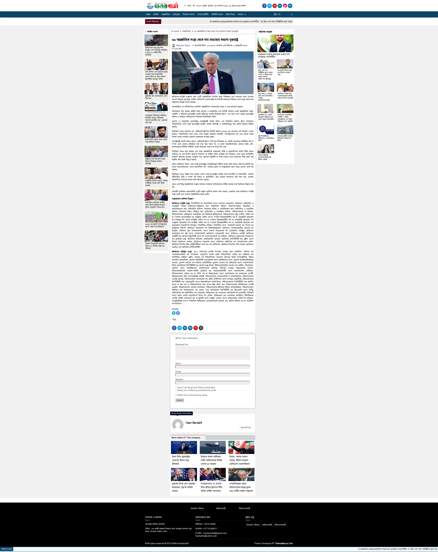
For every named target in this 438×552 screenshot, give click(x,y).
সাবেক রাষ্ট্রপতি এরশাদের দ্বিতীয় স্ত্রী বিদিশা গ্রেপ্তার (264, 157)
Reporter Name (183, 45)
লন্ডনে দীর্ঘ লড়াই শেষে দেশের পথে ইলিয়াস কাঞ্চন (156, 140)
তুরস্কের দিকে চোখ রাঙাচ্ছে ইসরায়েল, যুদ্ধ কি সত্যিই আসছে (183, 487)
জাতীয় (155, 14)
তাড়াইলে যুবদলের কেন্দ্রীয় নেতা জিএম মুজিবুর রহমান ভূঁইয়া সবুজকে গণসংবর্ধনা (155, 204)
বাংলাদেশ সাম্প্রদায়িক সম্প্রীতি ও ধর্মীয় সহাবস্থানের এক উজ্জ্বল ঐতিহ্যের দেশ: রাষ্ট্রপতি (285, 118)
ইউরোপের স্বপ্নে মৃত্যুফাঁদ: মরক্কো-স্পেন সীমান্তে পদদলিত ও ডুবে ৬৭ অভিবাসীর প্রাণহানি (156, 51)
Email (178, 371)
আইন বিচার (230, 14)
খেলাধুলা (176, 14)
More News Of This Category (186, 437)
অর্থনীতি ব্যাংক (217, 14)
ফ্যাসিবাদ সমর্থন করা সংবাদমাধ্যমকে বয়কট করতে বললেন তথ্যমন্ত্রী (285, 96)
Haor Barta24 (194, 422)
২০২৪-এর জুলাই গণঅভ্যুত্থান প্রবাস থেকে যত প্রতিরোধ (156, 225)
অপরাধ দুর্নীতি (202, 14)
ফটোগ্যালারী (221, 508)
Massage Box (181, 344)
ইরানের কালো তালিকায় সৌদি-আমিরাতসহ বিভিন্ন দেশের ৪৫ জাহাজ (211, 460)
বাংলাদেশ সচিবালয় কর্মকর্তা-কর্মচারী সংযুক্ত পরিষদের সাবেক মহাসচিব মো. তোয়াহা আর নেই (156, 119)
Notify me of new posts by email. (192, 395)
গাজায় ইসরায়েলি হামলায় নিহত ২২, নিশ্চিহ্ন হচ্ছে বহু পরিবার (154, 246)
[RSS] (290, 6)
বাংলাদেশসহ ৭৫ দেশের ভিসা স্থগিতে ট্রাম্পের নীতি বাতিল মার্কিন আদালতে (211, 487)
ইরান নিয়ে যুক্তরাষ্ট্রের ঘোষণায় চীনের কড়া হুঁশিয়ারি (181, 460)
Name (178, 363)
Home (176, 31)
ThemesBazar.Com (284, 543)
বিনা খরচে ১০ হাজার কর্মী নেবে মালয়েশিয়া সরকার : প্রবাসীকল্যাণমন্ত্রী (265, 97)
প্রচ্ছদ (148, 14)
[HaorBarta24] (162, 5)
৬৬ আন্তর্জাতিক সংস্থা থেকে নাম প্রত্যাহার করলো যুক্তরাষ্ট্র (216, 31)
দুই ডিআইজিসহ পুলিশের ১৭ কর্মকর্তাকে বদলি (266, 138)
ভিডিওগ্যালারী (244, 508)
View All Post (246, 427)
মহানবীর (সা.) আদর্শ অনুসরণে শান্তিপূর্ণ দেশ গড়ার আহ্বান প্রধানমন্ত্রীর (266, 117)
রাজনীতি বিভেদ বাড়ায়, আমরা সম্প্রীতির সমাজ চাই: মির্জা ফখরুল (156, 183)
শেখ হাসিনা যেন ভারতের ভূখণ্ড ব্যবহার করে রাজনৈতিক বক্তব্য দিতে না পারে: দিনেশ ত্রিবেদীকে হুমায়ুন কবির (156, 75)
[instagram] (274, 6)
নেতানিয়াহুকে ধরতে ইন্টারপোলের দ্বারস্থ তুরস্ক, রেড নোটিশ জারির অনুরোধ (241, 487)
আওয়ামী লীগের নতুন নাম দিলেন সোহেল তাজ (285, 72)
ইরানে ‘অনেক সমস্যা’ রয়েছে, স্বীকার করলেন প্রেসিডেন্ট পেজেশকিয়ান (239, 460)
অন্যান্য (240, 14)
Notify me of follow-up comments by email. (197, 390)
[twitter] (269, 6)
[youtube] (285, 6)
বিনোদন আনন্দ (188, 14)
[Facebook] (174, 328)
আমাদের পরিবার (197, 508)
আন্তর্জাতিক (165, 14)
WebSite (179, 379)
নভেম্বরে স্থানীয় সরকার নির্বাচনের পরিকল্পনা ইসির (285, 138)
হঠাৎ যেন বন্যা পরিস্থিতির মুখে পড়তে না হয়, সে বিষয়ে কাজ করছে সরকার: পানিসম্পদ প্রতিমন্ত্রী (272, 21)
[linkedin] (280, 6)
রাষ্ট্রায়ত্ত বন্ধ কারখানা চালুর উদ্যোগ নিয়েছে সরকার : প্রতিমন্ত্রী (155, 161)
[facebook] (264, 6)
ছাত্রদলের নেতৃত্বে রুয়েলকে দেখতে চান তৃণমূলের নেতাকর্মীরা (207, 21)
